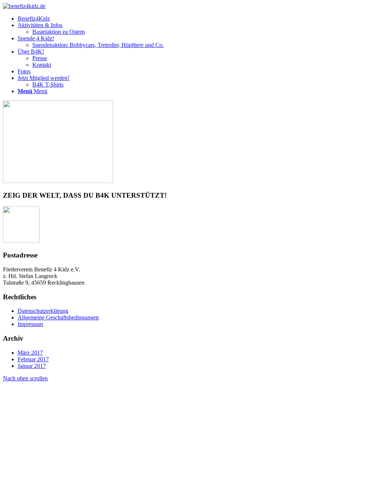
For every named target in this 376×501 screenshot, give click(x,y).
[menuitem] (195, 18)
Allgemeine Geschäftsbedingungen (58, 317)
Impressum (30, 324)
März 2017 (30, 353)
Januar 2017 (32, 366)
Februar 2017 (33, 359)
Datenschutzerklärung (43, 311)
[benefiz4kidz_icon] (24, 6)
